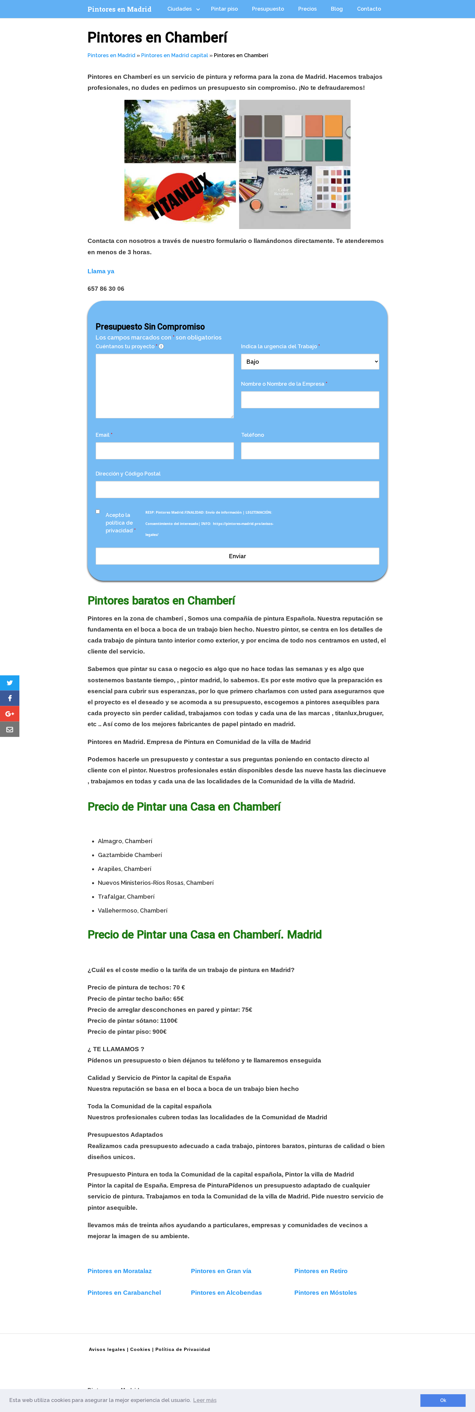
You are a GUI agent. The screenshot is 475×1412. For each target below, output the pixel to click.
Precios (307, 9)
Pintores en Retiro (321, 1271)
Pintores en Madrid (120, 9)
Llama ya (101, 271)
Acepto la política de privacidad (121, 523)
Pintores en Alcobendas (226, 1292)
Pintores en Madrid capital (174, 55)
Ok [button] (443, 1400)
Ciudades (179, 9)
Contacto (369, 9)
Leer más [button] (204, 1400)
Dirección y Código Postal (128, 474)
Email (104, 435)
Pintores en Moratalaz (120, 1271)
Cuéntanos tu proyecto (126, 346)
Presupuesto (268, 9)
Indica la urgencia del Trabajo (280, 346)
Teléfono (252, 435)
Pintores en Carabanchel (125, 1292)
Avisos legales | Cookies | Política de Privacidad (149, 1349)
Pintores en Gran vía (221, 1271)
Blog (337, 9)
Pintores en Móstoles (325, 1292)
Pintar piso (224, 9)
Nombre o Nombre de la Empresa (284, 384)
